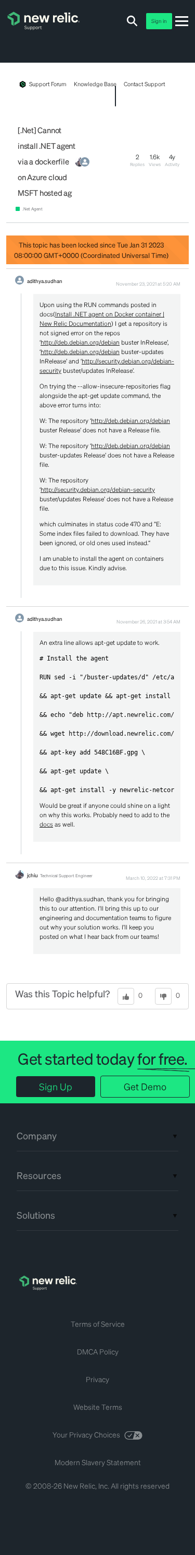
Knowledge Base (95, 84)
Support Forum (48, 84)
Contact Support (144, 84)
